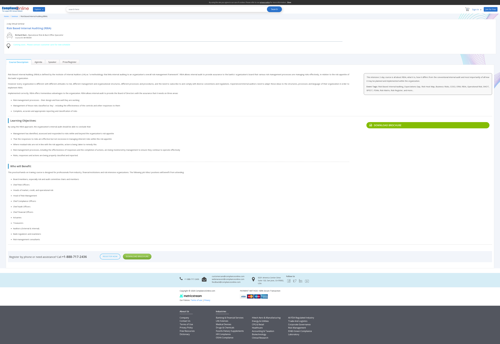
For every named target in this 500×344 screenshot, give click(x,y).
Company (184, 317)
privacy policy (265, 2)
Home (6, 16)
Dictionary (185, 334)
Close (289, 2)
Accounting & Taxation (263, 331)
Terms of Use (186, 324)
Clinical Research (260, 337)
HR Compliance (223, 334)
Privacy (207, 300)
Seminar (14, 16)
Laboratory (293, 334)
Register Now (110, 256)
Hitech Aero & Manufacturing (266, 317)
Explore (38, 9)
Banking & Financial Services (229, 317)
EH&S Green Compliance (300, 331)
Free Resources (187, 331)
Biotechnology (259, 334)
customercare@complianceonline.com (228, 276)
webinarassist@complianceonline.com (228, 279)
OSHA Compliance (224, 337)
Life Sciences (222, 321)
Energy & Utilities (260, 321)
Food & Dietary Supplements (230, 331)
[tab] (18, 62)
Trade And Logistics (297, 321)
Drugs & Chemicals (225, 327)
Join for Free (490, 9)
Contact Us (185, 321)
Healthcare (257, 327)
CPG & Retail (258, 324)
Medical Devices (223, 324)
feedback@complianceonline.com (226, 282)
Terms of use (196, 300)
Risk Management (297, 327)
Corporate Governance (299, 324)
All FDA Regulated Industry (301, 317)
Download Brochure (387, 125)
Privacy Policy (186, 327)
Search (274, 9)
